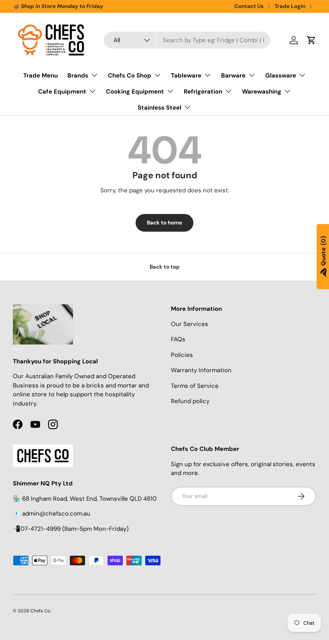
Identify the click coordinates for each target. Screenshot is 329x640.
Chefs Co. (40, 611)
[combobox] (187, 40)
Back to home (164, 222)
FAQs (178, 339)
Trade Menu (40, 75)
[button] (311, 40)
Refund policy (190, 401)
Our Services (189, 324)
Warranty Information (201, 370)
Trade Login (289, 6)
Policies (182, 355)
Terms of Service (195, 386)
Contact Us (249, 6)
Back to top (165, 266)
